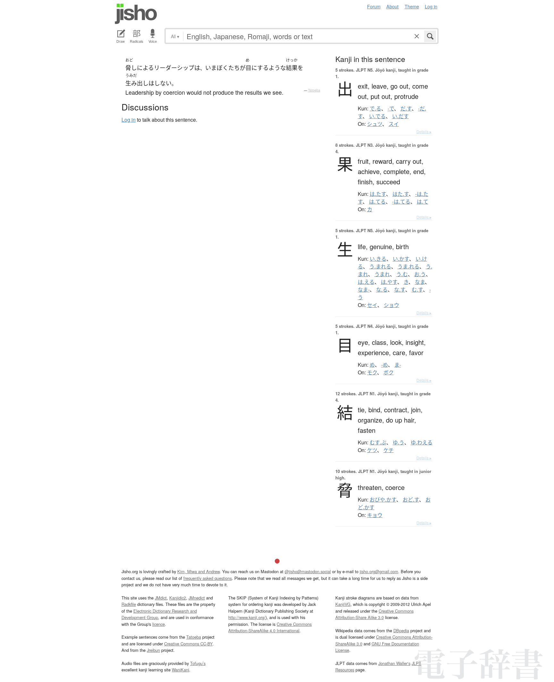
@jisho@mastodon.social (308, 571)
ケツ (372, 450)
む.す (417, 289)
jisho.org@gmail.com (379, 571)
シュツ (374, 123)
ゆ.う (398, 442)
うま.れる (408, 266)
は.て (422, 201)
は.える (366, 281)
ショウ (391, 305)
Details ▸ (424, 131)
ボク (388, 372)
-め (384, 364)
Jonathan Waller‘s (394, 663)
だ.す (406, 108)
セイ (372, 305)
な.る (382, 289)
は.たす (378, 193)
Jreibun (153, 650)
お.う (420, 274)
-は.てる (401, 201)
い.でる (377, 116)
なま (420, 281)
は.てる (377, 201)
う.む (402, 274)
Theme (412, 6)
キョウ (374, 515)
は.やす (389, 281)
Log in (431, 6)
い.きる (378, 258)
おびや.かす (383, 499)
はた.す (400, 193)
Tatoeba (314, 90)
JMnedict (197, 598)
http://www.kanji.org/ (246, 617)
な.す (399, 289)
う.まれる (380, 266)
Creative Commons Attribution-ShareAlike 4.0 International (270, 627)
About (392, 6)
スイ (394, 123)
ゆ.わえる (421, 442)
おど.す (411, 499)
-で (391, 108)
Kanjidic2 (177, 598)
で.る (375, 108)
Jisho (136, 14)
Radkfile (129, 604)
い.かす (401, 258)
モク (372, 372)
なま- (364, 289)
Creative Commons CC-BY (188, 644)
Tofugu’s (198, 663)
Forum (374, 6)
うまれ (382, 274)
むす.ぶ (378, 442)
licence (158, 624)
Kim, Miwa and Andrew (198, 571)
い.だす (400, 116)
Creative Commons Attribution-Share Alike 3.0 (374, 614)
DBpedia (401, 630)
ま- (397, 364)
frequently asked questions (207, 578)
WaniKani (180, 670)
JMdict (161, 598)
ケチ (388, 450)
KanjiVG (342, 604)
